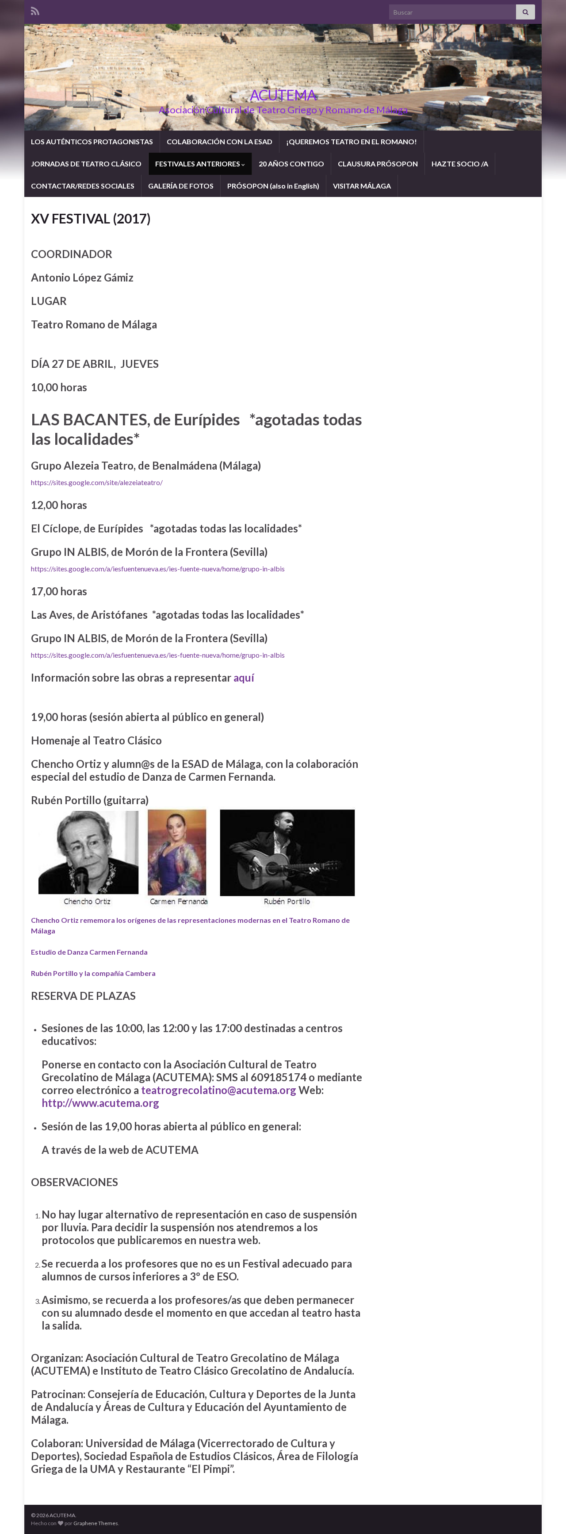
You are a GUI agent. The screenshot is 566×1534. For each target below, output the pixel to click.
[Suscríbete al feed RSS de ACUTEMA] (35, 9)
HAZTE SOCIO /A (460, 163)
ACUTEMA (283, 95)
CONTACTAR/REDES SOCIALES (82, 185)
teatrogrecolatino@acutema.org (218, 1089)
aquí (243, 677)
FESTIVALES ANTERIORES (198, 163)
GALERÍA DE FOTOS (181, 185)
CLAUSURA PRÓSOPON (378, 163)
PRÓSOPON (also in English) (273, 185)
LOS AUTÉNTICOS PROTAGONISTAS (92, 141)
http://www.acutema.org (100, 1102)
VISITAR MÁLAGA (362, 185)
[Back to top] (546, 1514)
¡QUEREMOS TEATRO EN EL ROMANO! (351, 141)
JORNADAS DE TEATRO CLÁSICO (86, 163)
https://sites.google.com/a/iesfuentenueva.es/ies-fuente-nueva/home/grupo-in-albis (158, 568)
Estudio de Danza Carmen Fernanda (89, 952)
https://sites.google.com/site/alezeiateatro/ (97, 482)
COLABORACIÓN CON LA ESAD (219, 141)
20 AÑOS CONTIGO (291, 163)
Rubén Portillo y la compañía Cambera (93, 973)
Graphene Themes (95, 1523)
